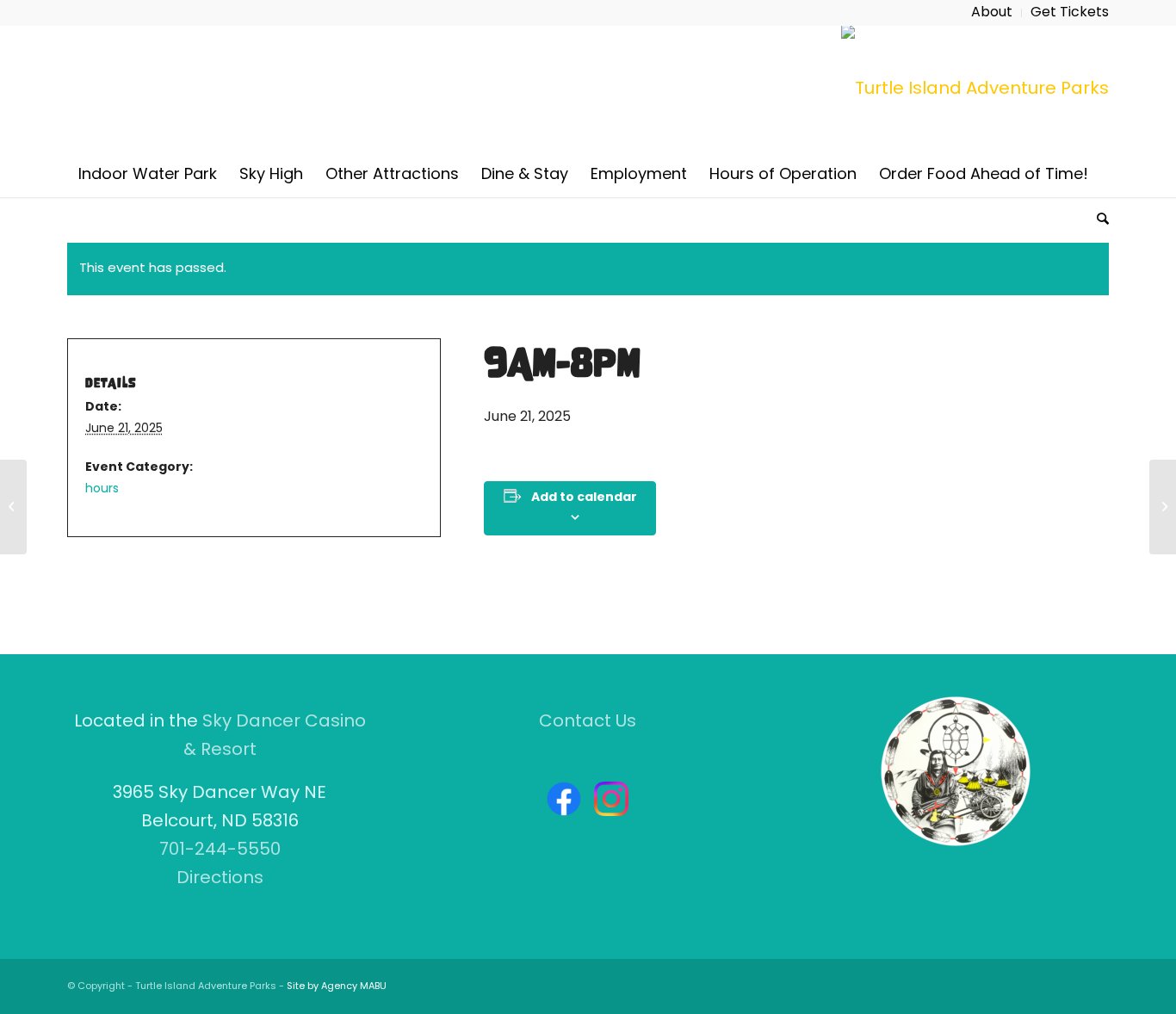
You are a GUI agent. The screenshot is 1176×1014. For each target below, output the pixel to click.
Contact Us (587, 722)
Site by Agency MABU (337, 987)
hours (102, 489)
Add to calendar (584, 498)
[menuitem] (992, 13)
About (991, 13)
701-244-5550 (220, 850)
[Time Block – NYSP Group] (13, 507)
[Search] (1097, 218)
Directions (219, 878)
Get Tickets (1070, 13)
